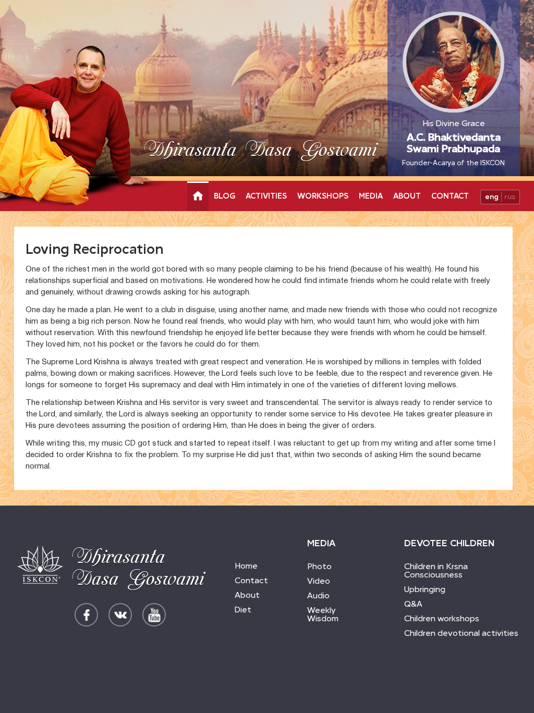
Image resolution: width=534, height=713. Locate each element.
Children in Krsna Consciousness (436, 570)
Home (246, 565)
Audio (318, 595)
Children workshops (441, 618)
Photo (319, 566)
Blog (224, 196)
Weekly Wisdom (322, 614)
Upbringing (424, 589)
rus (509, 197)
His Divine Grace (453, 142)
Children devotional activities (461, 633)
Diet (243, 609)
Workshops (322, 196)
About (407, 196)
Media (371, 196)
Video (318, 580)
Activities (266, 196)
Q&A (413, 603)
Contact (450, 196)
